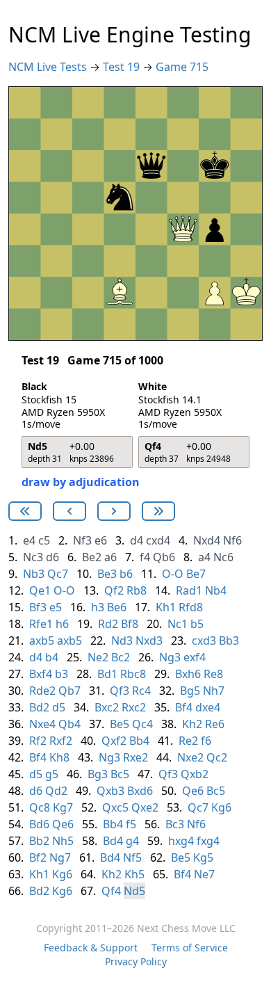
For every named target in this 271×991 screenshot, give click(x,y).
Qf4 (111, 891)
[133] (69, 511)
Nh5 (63, 840)
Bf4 (183, 707)
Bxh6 (188, 674)
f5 (131, 824)
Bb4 (139, 740)
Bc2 (120, 657)
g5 (51, 774)
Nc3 (33, 557)
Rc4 (141, 690)
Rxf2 (60, 740)
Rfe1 (41, 623)
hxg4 (181, 840)
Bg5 (190, 690)
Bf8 (129, 623)
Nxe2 (190, 757)
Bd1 (107, 674)
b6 (126, 573)
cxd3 (204, 640)
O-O (172, 573)
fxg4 (208, 840)
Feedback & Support (91, 947)
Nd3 (122, 640)
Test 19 (122, 66)
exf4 (194, 657)
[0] (25, 511)
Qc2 (216, 757)
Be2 (91, 557)
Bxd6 (140, 790)
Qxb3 (110, 790)
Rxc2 (134, 707)
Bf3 (38, 607)
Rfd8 (191, 607)
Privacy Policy (136, 961)
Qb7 (69, 690)
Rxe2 (135, 757)
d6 (52, 557)
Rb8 (136, 590)
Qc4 (142, 724)
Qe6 (193, 790)
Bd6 (39, 824)
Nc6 (223, 557)
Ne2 (98, 657)
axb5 (41, 640)
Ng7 (60, 857)
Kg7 (63, 807)
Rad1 (189, 590)
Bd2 (39, 707)
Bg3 (98, 774)
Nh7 (213, 690)
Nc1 (177, 623)
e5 (55, 607)
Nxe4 (42, 724)
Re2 (188, 740)
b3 (61, 674)
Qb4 (69, 724)
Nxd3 (149, 640)
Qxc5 (115, 807)
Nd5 (134, 891)
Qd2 (56, 790)
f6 (206, 740)
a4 (204, 557)
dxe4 (207, 707)
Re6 (214, 724)
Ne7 (204, 874)
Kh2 (192, 724)
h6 (62, 623)
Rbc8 (133, 674)
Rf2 (38, 740)
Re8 (213, 674)
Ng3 (170, 657)
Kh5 (134, 874)
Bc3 (174, 824)
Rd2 (108, 623)
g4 (132, 840)
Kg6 (221, 807)
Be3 (107, 573)
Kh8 (59, 757)
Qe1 (40, 590)
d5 (58, 707)
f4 (145, 557)
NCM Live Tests (49, 66)
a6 (110, 557)
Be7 (196, 573)
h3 (97, 607)
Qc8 (39, 807)
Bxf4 (40, 674)
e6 (101, 540)
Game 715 (182, 66)
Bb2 (39, 840)
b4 (51, 657)
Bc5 (119, 774)
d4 (136, 540)
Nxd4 (206, 540)
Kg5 (203, 857)
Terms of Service (189, 947)
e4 (29, 540)
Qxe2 (144, 807)
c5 (44, 540)
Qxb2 (194, 774)
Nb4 (216, 590)
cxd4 (158, 540)
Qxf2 (113, 740)
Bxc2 (107, 707)
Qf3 (119, 690)
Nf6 (232, 540)
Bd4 (113, 840)
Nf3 (82, 540)
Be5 (119, 724)
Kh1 (166, 607)
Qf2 (114, 590)
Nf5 (132, 857)
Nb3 (33, 573)
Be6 (116, 607)
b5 (197, 623)
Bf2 (38, 857)
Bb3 (229, 640)
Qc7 (57, 573)
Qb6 (164, 557)
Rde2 (42, 690)
